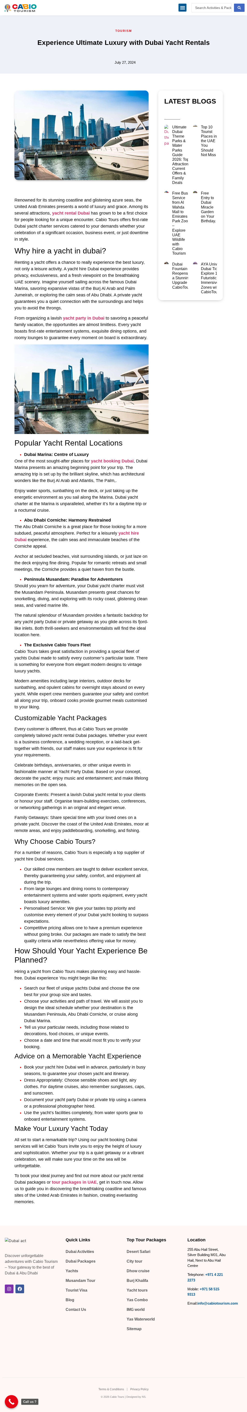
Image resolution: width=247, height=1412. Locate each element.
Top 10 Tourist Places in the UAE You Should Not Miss (209, 141)
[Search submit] (239, 8)
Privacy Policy (139, 1389)
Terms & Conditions (111, 1389)
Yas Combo (137, 1300)
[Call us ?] (11, 1401)
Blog (70, 1300)
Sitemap (134, 1329)
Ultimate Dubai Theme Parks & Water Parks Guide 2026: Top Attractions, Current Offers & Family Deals (181, 155)
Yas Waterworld (141, 1319)
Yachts (72, 1271)
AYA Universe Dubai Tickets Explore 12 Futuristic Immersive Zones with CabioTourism (213, 278)
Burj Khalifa (137, 1281)
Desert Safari (138, 1252)
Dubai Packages (81, 1261)
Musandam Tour (80, 1281)
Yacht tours (137, 1290)
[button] (182, 8)
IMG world (136, 1309)
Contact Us (76, 1309)
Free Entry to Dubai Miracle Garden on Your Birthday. (208, 207)
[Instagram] (9, 1289)
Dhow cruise (138, 1271)
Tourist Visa (76, 1290)
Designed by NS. (136, 1396)
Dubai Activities (80, 1252)
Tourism (123, 31)
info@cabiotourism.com (217, 1303)
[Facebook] (19, 1289)
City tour (134, 1261)
